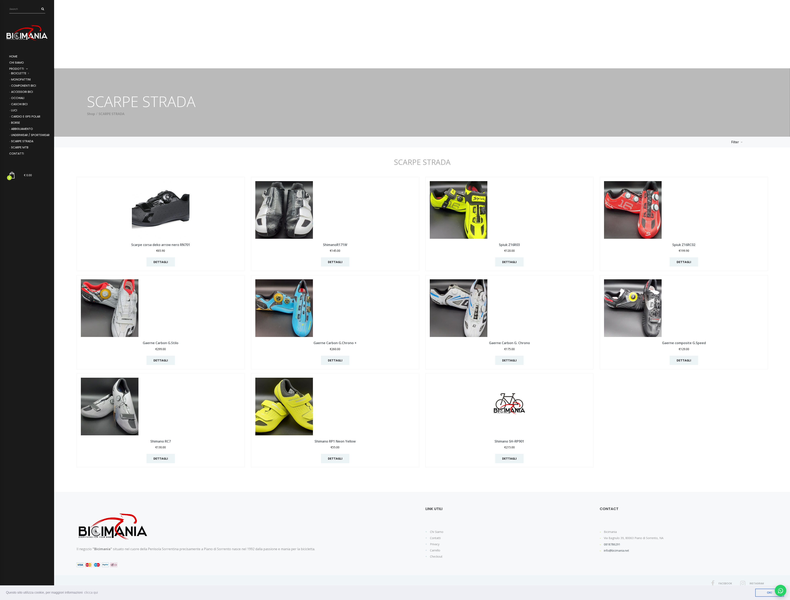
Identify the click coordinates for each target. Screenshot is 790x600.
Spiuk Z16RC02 (683, 244)
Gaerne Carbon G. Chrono (509, 343)
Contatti (16, 153)
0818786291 (612, 544)
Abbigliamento (22, 129)
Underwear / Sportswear (30, 135)
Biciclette (18, 73)
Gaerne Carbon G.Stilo (160, 343)
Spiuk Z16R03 (509, 244)
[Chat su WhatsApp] (780, 590)
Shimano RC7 (160, 441)
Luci (14, 110)
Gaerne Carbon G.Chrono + (335, 343)
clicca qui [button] (91, 592)
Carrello (435, 550)
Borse (15, 123)
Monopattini (21, 79)
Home (13, 56)
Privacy (434, 544)
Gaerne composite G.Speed (684, 343)
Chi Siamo (436, 532)
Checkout (436, 556)
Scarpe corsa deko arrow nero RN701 (160, 244)
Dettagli (160, 262)
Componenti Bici (23, 86)
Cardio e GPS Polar (25, 116)
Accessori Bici (22, 92)
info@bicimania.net (616, 550)
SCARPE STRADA (22, 141)
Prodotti (16, 69)
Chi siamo (16, 63)
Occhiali (17, 98)
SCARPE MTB (19, 147)
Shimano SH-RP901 (509, 441)
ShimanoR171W (335, 244)
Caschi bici (19, 104)
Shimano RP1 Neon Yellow (335, 441)
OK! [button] (769, 592)
